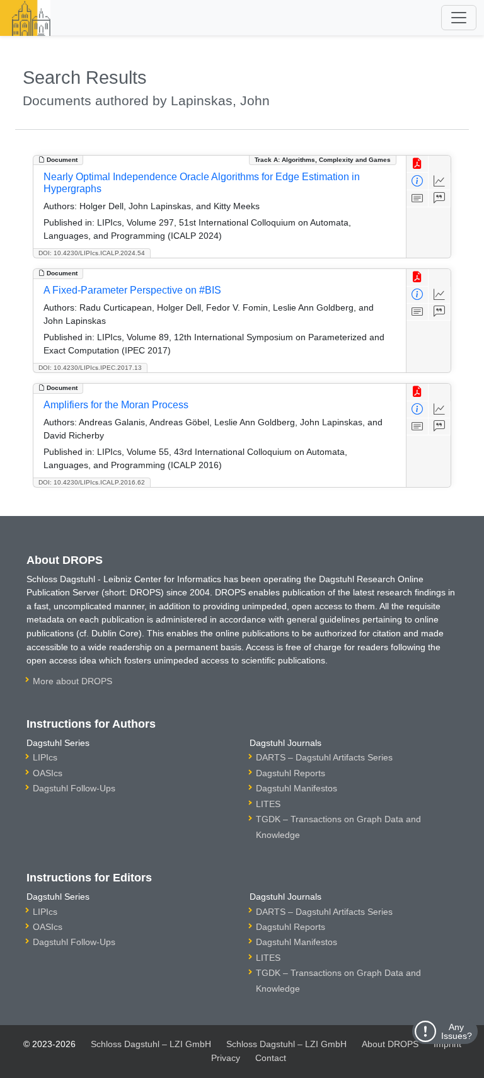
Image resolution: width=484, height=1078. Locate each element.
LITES (268, 804)
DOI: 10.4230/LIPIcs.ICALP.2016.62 (91, 482)
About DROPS (390, 1044)
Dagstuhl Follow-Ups (74, 788)
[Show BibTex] (440, 198)
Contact (270, 1058)
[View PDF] (417, 164)
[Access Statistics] (440, 181)
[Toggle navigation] (458, 17)
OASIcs (47, 773)
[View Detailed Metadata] (417, 181)
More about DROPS (72, 681)
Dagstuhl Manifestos (296, 788)
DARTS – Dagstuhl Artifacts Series (324, 757)
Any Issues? (456, 1031)
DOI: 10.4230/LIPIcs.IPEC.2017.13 (90, 367)
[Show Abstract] (417, 198)
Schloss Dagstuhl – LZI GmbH (151, 1044)
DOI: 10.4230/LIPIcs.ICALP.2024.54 (91, 252)
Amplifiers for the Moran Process (115, 404)
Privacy (225, 1058)
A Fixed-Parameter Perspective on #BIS (132, 290)
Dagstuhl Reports (290, 773)
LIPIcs (45, 757)
